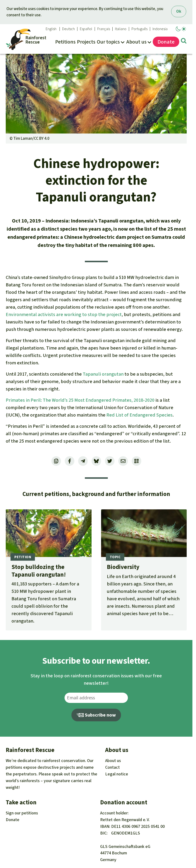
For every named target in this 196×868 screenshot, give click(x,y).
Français (103, 29)
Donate (12, 820)
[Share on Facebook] (69, 461)
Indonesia (160, 29)
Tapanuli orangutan (103, 374)
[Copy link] (56, 461)
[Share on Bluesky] (96, 461)
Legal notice (116, 774)
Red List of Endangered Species (139, 415)
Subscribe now (100, 715)
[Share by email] (123, 461)
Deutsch (68, 29)
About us (113, 760)
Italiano (120, 29)
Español (86, 29)
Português (139, 29)
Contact (112, 767)
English (51, 29)
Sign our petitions (22, 813)
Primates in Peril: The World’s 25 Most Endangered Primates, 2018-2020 (80, 400)
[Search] (184, 42)
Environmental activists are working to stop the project (64, 314)
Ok (178, 11)
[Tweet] (109, 461)
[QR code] (136, 461)
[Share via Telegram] (83, 461)
